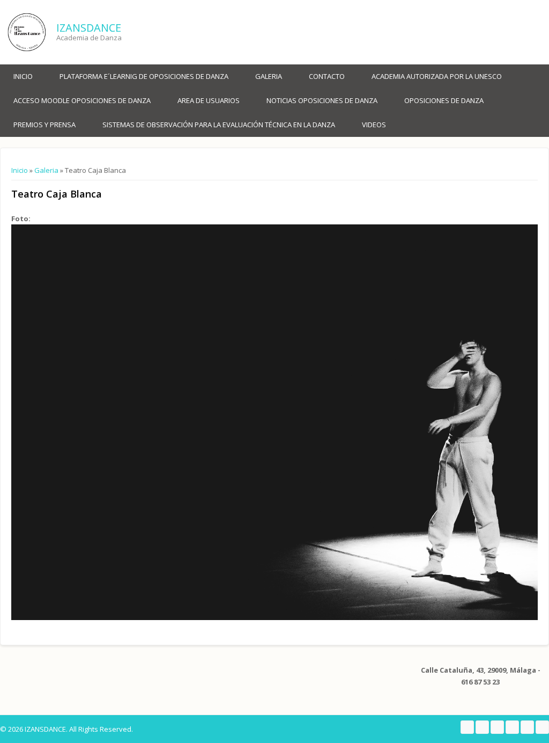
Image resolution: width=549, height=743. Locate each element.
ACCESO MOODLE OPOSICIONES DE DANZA (82, 100)
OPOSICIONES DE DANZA (444, 100)
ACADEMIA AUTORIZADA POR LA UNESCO (437, 76)
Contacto (327, 76)
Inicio (23, 76)
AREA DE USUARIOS (208, 100)
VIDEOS (374, 124)
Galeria (268, 76)
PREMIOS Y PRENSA (44, 124)
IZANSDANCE (88, 27)
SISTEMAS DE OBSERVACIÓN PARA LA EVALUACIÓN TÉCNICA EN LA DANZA (218, 124)
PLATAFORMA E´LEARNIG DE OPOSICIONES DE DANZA (144, 76)
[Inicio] (27, 32)
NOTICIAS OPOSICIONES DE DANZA (321, 100)
